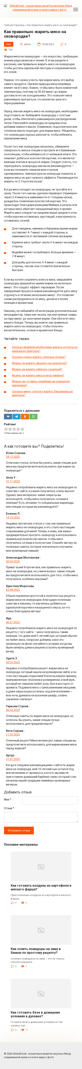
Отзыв (9, 808)
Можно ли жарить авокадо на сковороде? (39, 363)
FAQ (8, 44)
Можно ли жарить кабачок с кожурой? (37, 369)
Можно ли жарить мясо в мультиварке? (38, 375)
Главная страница (14, 25)
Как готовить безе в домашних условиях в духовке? (35, 1014)
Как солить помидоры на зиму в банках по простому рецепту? (36, 951)
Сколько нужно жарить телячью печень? (39, 357)
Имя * (7, 799)
